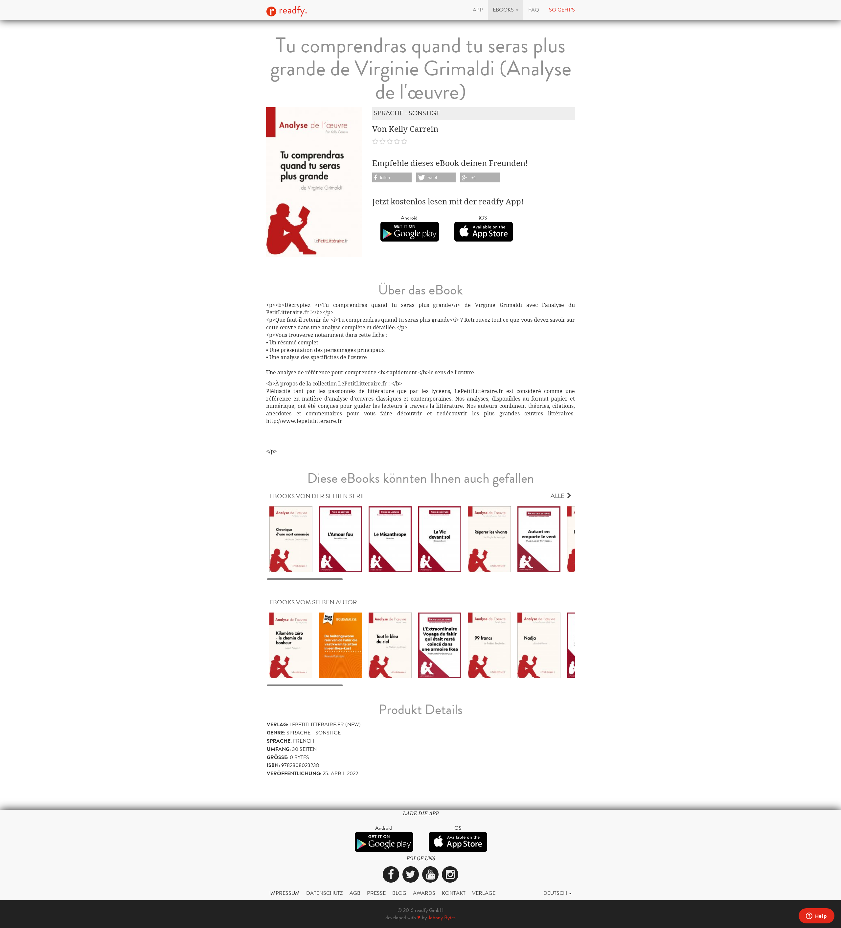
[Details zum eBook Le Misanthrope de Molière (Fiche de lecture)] (390, 538)
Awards (424, 893)
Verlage (483, 893)
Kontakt (454, 893)
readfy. (292, 10)
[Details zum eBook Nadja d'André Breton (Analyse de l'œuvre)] (538, 644)
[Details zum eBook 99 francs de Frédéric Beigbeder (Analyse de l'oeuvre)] (489, 644)
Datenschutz (324, 893)
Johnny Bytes (442, 917)
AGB (355, 893)
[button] (505, 10)
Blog (399, 893)
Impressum (284, 893)
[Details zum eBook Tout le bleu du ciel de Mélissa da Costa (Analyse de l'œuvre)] (390, 644)
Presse (376, 893)
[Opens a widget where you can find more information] (816, 916)
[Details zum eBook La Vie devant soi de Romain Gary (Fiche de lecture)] (439, 538)
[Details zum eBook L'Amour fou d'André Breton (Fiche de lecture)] (340, 538)
